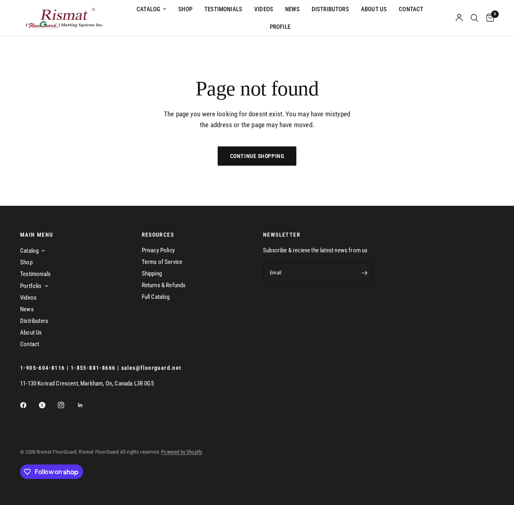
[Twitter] (48, 405)
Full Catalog (156, 296)
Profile (280, 26)
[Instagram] (66, 405)
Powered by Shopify (181, 452)
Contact (411, 9)
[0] (488, 18)
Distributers (34, 320)
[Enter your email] (365, 272)
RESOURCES (158, 234)
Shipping (152, 273)
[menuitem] (151, 9)
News (292, 9)
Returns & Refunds (164, 285)
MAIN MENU (36, 234)
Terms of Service (162, 262)
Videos (263, 9)
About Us (374, 9)
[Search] (474, 18)
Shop (185, 9)
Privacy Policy (158, 250)
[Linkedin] (86, 405)
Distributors (330, 9)
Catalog (148, 9)
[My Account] (459, 18)
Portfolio (31, 286)
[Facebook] (29, 405)
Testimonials (223, 9)
